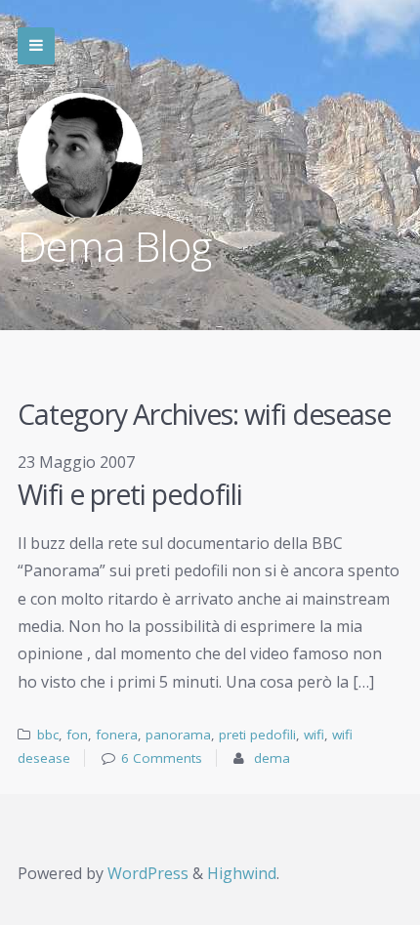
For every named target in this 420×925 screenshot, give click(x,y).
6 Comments (161, 758)
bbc (48, 734)
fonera (117, 734)
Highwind (241, 873)
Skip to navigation (36, 45)
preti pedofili (257, 734)
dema (272, 758)
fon (77, 734)
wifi (314, 734)
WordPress (148, 873)
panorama (178, 734)
